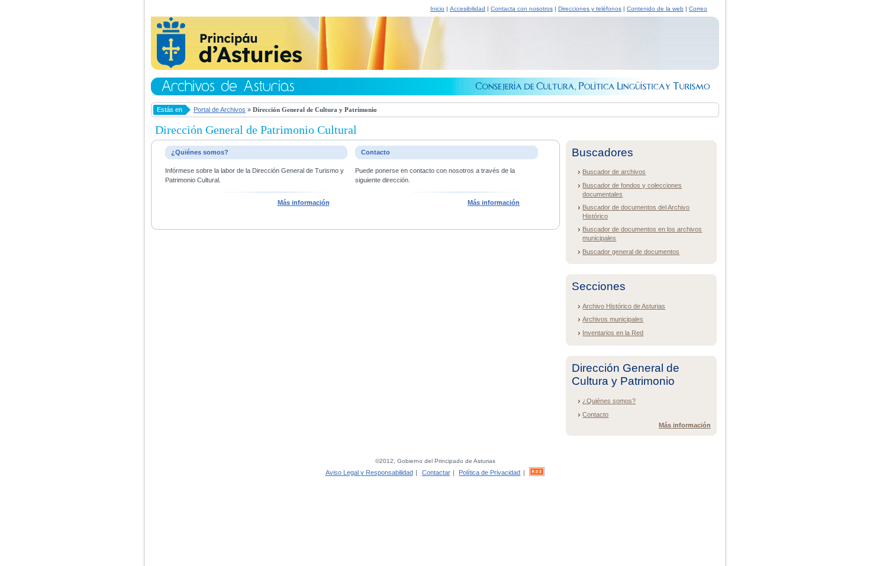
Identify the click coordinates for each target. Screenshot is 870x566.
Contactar (436, 472)
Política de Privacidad (489, 472)
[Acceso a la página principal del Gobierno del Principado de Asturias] (226, 66)
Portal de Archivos (220, 109)
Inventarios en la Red (612, 332)
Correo (698, 8)
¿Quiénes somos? (609, 400)
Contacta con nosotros (522, 8)
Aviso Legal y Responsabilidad (369, 472)
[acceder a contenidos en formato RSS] (536, 472)
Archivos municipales (612, 319)
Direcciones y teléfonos (589, 8)
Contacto (595, 414)
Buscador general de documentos (630, 251)
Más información (304, 202)
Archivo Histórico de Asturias (623, 306)
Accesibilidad (467, 8)
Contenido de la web (655, 8)
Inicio (437, 8)
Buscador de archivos (614, 171)
